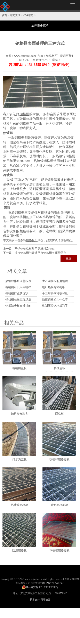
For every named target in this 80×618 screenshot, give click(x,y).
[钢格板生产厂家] (5, 6)
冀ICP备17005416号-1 (53, 583)
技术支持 (35, 599)
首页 (4, 15)
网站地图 (45, 599)
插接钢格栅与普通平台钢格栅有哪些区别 (40, 252)
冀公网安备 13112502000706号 (42, 587)
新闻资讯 (15, 15)
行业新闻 (28, 15)
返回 (69, 258)
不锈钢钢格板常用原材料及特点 (35, 248)
